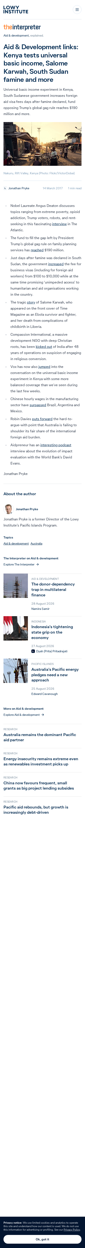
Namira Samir (40, 609)
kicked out (44, 346)
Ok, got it (42, 1239)
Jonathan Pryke (18, 188)
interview (59, 224)
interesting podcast (55, 445)
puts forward (42, 419)
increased (56, 264)
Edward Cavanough (44, 694)
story (31, 302)
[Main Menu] (77, 9)
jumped (44, 366)
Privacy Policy (72, 1229)
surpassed (38, 405)
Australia (36, 543)
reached (37, 250)
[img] (5, 188)
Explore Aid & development (21, 715)
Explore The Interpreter (18, 564)
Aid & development (16, 35)
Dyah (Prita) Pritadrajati (51, 651)
